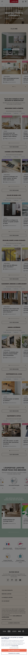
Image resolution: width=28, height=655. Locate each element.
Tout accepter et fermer (14, 650)
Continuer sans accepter (14, 647)
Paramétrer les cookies (14, 653)
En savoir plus (15, 645)
